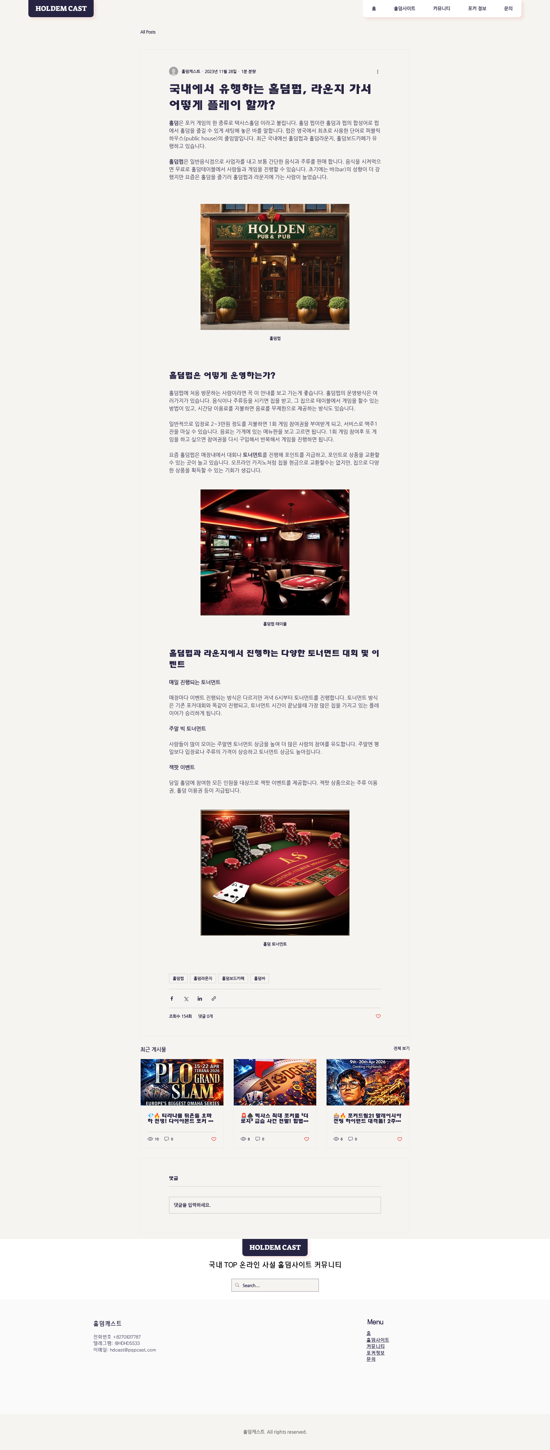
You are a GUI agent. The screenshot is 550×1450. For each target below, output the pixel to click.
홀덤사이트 (377, 1340)
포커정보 (375, 1353)
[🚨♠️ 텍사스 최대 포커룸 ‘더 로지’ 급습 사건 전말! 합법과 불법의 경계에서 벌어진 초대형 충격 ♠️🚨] (275, 1082)
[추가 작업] (377, 71)
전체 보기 (402, 1048)
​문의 (371, 1359)
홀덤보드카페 (233, 978)
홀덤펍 (178, 978)
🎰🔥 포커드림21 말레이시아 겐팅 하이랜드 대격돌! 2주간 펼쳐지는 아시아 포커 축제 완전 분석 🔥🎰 (367, 1118)
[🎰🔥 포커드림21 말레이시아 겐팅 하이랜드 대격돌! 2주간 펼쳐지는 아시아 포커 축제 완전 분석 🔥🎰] (368, 1082)
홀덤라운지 (203, 978)
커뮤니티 (375, 1346)
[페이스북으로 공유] (171, 998)
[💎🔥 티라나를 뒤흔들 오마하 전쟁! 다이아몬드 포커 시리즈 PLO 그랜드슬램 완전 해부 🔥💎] (182, 1082)
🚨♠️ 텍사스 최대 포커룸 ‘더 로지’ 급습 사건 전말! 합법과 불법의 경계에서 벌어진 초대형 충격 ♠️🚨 (275, 1118)
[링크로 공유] (214, 998)
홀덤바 (259, 978)
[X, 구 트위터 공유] (185, 998)
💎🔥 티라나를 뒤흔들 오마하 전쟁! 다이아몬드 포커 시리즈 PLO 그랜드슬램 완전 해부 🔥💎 (180, 1118)
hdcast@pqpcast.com (133, 1349)
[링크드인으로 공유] (200, 998)
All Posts (148, 31)
